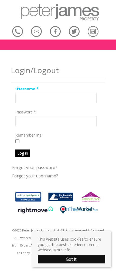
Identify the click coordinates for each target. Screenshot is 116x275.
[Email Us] (36, 31)
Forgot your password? (34, 167)
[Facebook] (55, 31)
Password (25, 112)
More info (61, 249)
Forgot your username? (35, 176)
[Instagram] (93, 31)
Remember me (28, 135)
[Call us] (17, 31)
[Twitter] (74, 31)
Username (27, 88)
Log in (22, 153)
